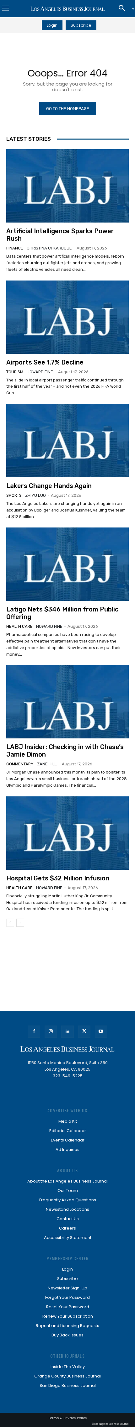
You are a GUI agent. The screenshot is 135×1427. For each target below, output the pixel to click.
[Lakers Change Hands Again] (67, 440)
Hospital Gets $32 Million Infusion (57, 878)
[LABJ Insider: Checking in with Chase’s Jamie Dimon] (67, 701)
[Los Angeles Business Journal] (67, 8)
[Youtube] (101, 1032)
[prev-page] (10, 923)
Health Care (19, 626)
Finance (14, 248)
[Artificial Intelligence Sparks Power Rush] (67, 186)
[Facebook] (34, 1032)
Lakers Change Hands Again (49, 486)
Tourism (14, 372)
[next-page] (20, 923)
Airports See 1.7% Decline (45, 362)
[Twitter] (84, 1032)
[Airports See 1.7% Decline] (67, 317)
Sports (14, 495)
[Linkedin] (67, 1032)
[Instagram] (51, 1032)
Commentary (20, 764)
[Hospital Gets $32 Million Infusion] (67, 833)
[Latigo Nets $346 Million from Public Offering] (67, 564)
